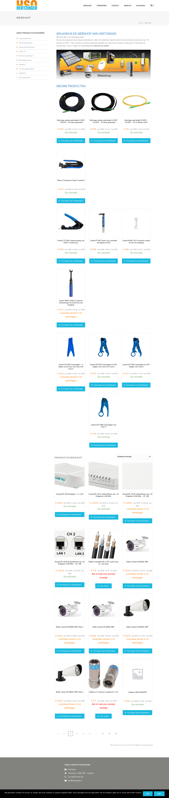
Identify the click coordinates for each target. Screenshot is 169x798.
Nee (159, 794)
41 (103, 733)
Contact (115, 6)
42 (109, 733)
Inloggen (140, 6)
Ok (148, 794)
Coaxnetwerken (25, 38)
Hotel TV (22, 51)
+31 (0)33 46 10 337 (76, 777)
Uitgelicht (22, 73)
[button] (71, 140)
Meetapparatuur (25, 60)
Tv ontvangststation (26, 69)
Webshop (87, 6)
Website (127, 6)
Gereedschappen (26, 43)
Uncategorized (24, 77)
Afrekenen (102, 6)
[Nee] (166, 794)
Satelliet (22, 64)
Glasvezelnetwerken (27, 47)
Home (141, 23)
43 (116, 733)
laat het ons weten (101, 46)
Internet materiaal (26, 56)
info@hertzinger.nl (75, 781)
